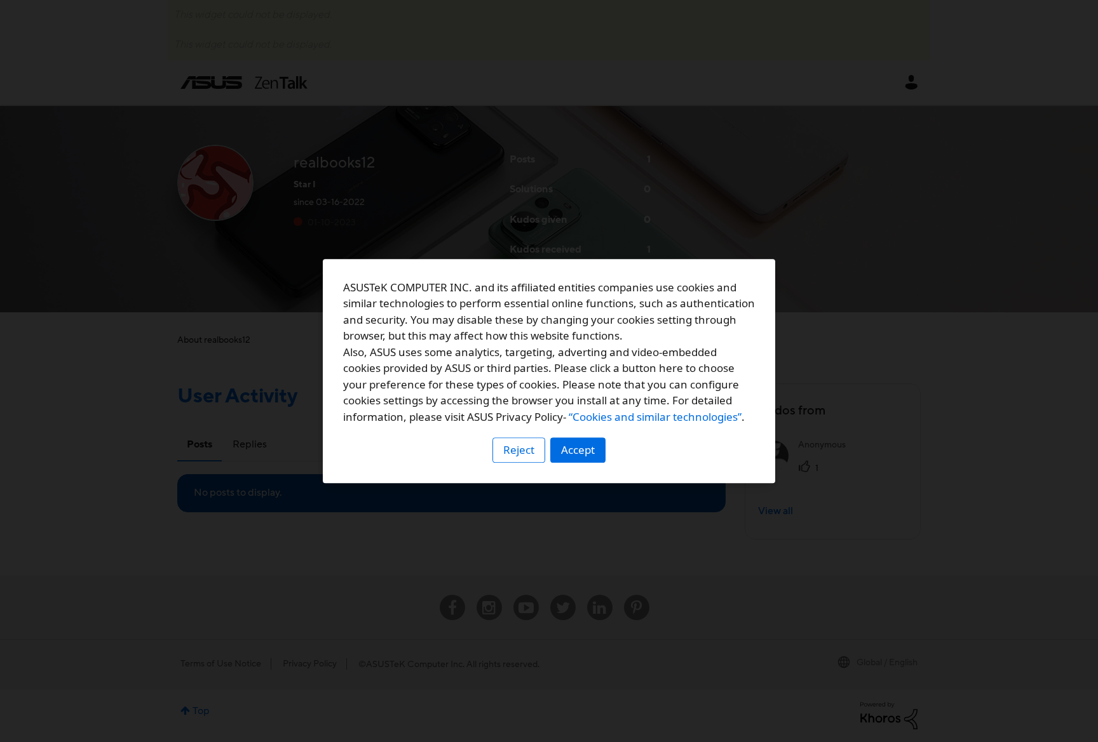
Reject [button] (518, 449)
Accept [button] (578, 449)
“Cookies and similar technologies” (655, 416)
